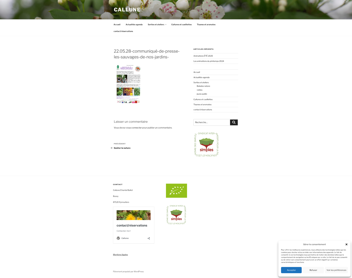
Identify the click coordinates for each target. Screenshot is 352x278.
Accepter (291, 270)
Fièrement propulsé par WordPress (128, 271)
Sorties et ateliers (156, 24)
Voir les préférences (336, 270)
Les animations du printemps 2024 (208, 61)
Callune (127, 10)
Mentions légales (120, 254)
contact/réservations (123, 31)
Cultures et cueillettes (181, 24)
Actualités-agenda (134, 24)
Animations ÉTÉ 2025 (203, 56)
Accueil (117, 24)
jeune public (202, 94)
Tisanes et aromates (206, 24)
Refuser (313, 270)
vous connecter (134, 127)
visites (199, 90)
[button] (346, 244)
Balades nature (203, 86)
